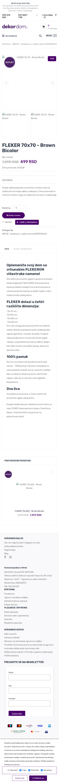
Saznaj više (19, 778)
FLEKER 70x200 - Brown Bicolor (29, 511)
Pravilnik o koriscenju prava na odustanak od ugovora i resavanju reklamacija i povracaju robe (29, 647)
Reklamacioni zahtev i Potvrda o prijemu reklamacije (28, 652)
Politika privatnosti (12, 765)
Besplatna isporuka (13, 623)
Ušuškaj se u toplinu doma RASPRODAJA (39, 44)
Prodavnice (9, 594)
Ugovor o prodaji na (13, 597)
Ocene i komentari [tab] (22, 249)
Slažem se (39, 778)
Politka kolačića (47, 761)
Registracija (9, 550)
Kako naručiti (10, 634)
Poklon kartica (10, 604)
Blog (6, 553)
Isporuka (8, 619)
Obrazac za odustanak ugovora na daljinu (23, 641)
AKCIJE (15, 44)
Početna (6, 44)
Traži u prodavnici (28, 222)
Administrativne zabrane (15, 601)
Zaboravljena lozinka (13, 546)
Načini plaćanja (11, 612)
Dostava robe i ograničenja (16, 615)
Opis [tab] (7, 249)
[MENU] (55, 35)
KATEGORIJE (11, 36)
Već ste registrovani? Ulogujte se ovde (22, 543)
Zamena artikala (11, 637)
